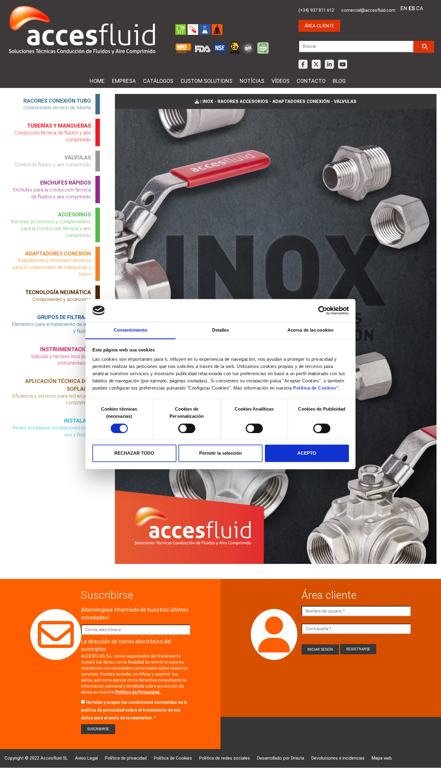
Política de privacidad (126, 758)
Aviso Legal (86, 758)
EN (403, 8)
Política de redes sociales (224, 758)
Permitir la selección (220, 453)
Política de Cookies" (315, 388)
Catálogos (158, 81)
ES (412, 8)
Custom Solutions (206, 81)
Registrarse (358, 649)
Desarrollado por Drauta (280, 758)
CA (419, 8)
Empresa (124, 81)
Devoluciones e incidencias (337, 758)
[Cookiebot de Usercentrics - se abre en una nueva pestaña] (322, 310)
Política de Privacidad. (137, 692)
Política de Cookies (173, 758)
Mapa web (382, 758)
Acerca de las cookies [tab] (310, 330)
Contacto (311, 81)
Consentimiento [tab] (130, 330)
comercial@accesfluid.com (368, 10)
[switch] (186, 428)
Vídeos (281, 81)
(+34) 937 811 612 (316, 10)
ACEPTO (306, 453)
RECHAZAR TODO (134, 453)
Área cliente (319, 26)
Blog (339, 81)
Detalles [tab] (220, 330)
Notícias (252, 81)
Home (97, 81)
